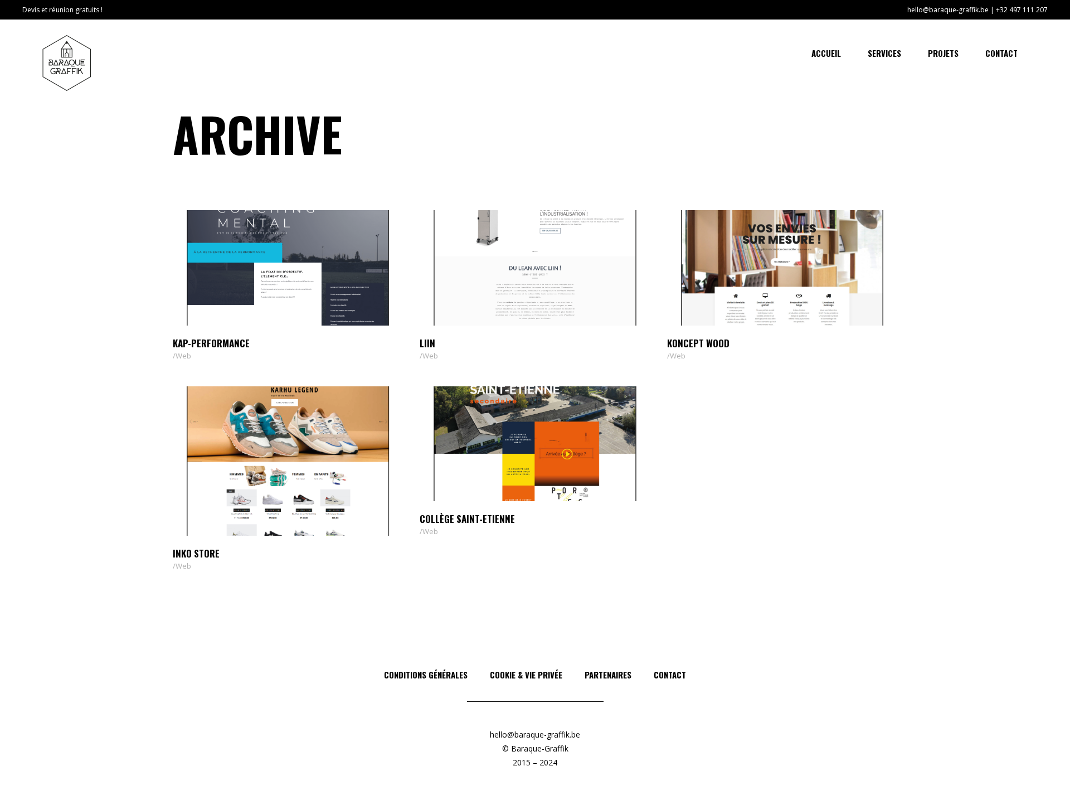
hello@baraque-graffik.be (948, 9)
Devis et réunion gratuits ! (62, 9)
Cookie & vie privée (526, 674)
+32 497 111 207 (1022, 9)
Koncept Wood (698, 343)
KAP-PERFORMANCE (211, 343)
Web (183, 356)
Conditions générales (426, 674)
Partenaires (608, 674)
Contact (670, 674)
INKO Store (196, 553)
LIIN (427, 343)
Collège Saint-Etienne (467, 519)
